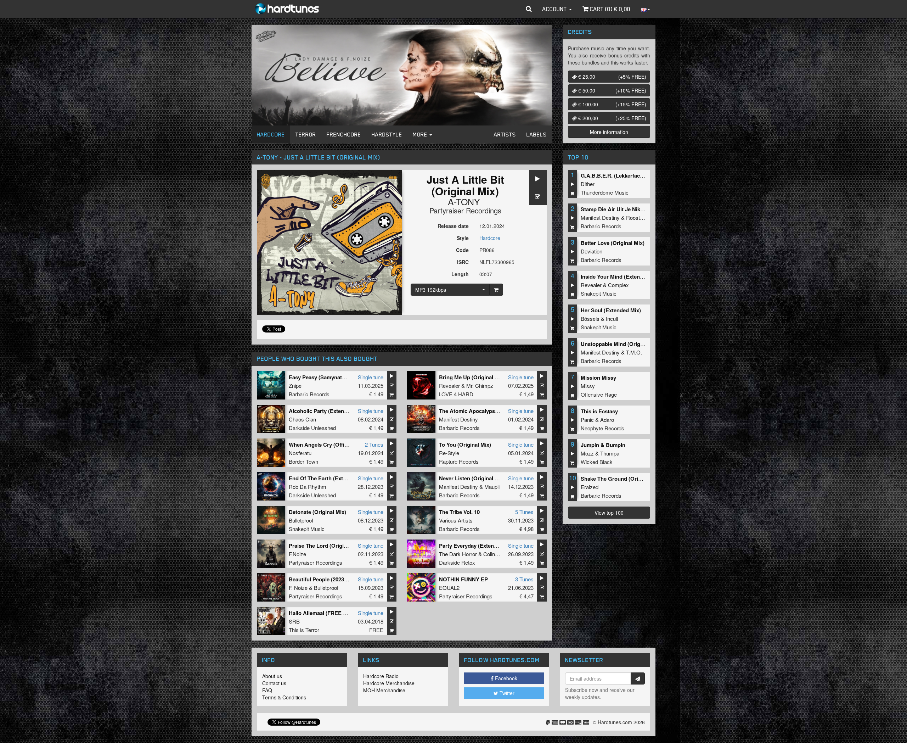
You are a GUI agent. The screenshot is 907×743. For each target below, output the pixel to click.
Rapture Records (459, 461)
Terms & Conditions (284, 697)
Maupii (492, 486)
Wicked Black (597, 461)
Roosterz (636, 217)
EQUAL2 (449, 587)
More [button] (421, 134)
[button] (528, 9)
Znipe (295, 385)
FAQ (267, 690)
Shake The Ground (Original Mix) (621, 478)
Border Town (303, 461)
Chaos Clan (302, 419)
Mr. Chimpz (479, 385)
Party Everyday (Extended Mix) (477, 545)
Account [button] (555, 8)
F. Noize (298, 587)
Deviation (591, 251)
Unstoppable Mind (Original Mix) (621, 344)
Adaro (607, 419)
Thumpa (609, 453)
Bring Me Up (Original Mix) (472, 377)
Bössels (590, 318)
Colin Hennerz (499, 554)
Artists (505, 134)
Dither (588, 184)
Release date (453, 225)
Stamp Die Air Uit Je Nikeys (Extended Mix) (634, 209)
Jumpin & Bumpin (603, 445)
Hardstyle (387, 134)
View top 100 (609, 512)
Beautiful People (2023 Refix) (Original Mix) (342, 579)
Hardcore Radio (381, 676)
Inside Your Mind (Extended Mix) (621, 276)
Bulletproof (301, 520)
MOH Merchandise (384, 690)
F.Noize (297, 554)
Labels (536, 134)
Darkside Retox (457, 562)
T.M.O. (634, 352)
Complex (618, 285)
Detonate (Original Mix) (317, 512)
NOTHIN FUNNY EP (463, 579)
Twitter (506, 693)
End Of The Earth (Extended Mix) (329, 478)
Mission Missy (598, 377)
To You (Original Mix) (465, 444)
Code (462, 249)
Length (460, 274)
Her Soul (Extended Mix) (611, 310)
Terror (305, 134)
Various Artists (456, 520)
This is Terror (304, 629)
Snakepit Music (307, 528)
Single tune (370, 377)
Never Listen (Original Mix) (472, 478)
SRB (294, 621)
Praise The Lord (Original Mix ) (327, 545)
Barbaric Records (309, 394)
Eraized (589, 487)
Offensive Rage (599, 394)
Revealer (449, 385)
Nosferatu (300, 453)
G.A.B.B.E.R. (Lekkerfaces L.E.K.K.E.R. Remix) (638, 175)
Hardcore (271, 134)
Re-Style (449, 453)
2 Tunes (374, 444)
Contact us (274, 683)
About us (272, 676)
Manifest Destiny (458, 419)
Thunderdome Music (605, 192)
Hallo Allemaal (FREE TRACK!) (327, 613)
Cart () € (609, 8)
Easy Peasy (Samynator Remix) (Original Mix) (345, 377)
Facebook (505, 678)
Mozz (587, 453)
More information (609, 131)
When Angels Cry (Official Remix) (330, 444)
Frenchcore (344, 134)
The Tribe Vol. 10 (459, 512)
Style (463, 237)
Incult (612, 318)
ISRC (463, 262)
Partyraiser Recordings (465, 210)
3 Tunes (524, 579)
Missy (588, 386)
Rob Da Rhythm (307, 486)
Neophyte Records (602, 428)
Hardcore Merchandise (389, 683)
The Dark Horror (458, 554)
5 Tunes (524, 511)
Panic (587, 419)
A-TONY (464, 201)
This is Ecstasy (599, 411)
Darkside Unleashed (312, 427)
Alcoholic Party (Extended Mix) (327, 411)
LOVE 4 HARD (456, 394)
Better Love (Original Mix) (612, 243)
